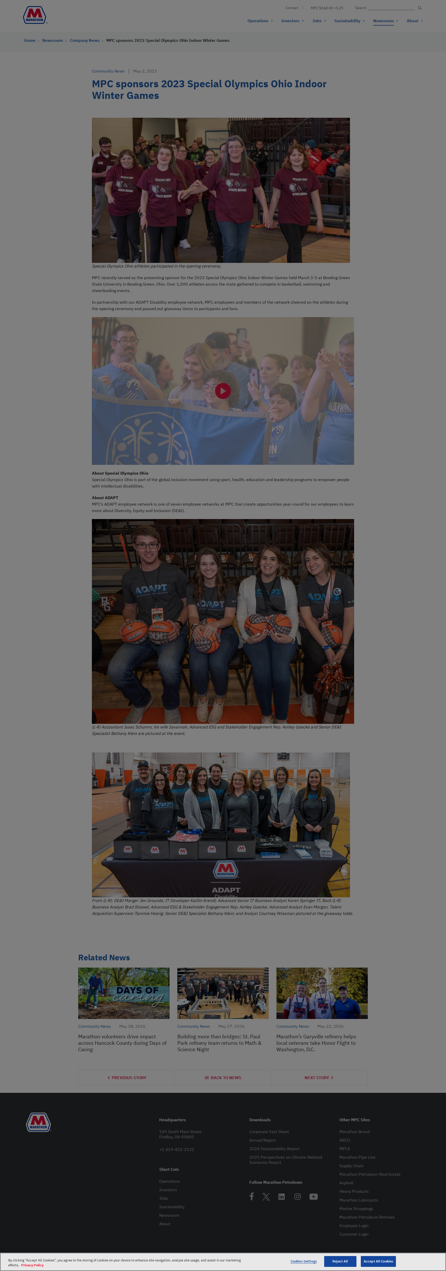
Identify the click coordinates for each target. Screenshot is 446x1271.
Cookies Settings (304, 1261)
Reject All (340, 1261)
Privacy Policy (32, 1265)
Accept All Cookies (378, 1261)
